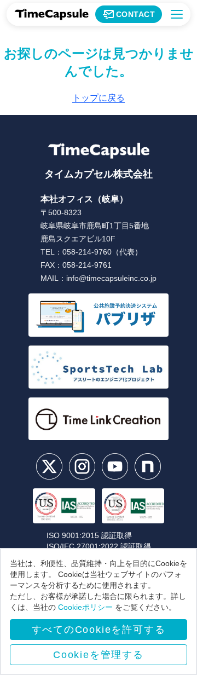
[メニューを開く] (176, 14)
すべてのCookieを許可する (99, 629)
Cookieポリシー (85, 607)
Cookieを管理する (98, 654)
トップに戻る (98, 97)
